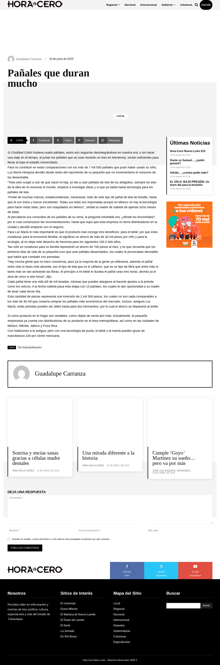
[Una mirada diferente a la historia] (110, 422)
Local (121, 116)
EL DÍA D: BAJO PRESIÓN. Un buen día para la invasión (189, 183)
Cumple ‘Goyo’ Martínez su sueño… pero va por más (173, 458)
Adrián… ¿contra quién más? (189, 172)
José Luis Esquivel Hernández (171, 470)
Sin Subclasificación (29, 347)
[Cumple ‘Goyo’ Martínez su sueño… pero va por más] (180, 422)
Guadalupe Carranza (29, 59)
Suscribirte (195, 563)
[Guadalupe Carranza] (11, 59)
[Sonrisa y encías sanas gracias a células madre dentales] (40, 422)
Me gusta (127, 563)
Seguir (161, 563)
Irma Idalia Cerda (23, 470)
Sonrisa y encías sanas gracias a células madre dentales (36, 458)
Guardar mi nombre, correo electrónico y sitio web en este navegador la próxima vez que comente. (61, 539)
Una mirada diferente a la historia (108, 455)
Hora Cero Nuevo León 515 (187, 151)
